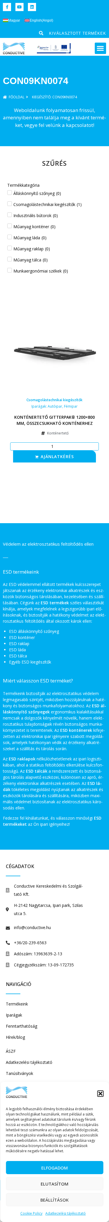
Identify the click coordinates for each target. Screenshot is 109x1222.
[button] (100, 1094)
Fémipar (71, 406)
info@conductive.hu (32, 927)
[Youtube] (19, 7)
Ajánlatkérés (57, 456)
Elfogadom (54, 1168)
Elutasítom (54, 1184)
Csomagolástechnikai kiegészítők (54, 399)
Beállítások (54, 1200)
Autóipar (55, 406)
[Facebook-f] (7, 7)
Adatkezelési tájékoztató (65, 1213)
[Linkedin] (32, 7)
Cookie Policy (31, 1213)
